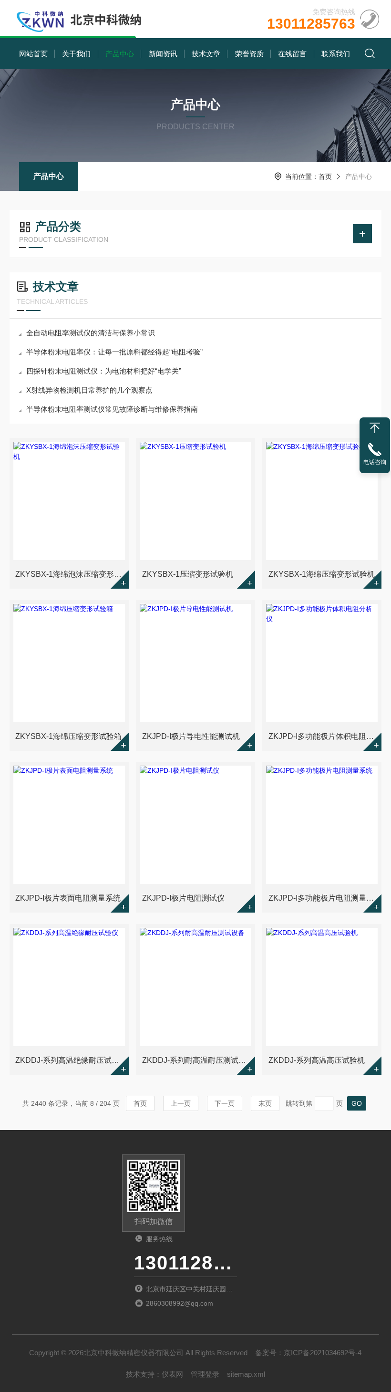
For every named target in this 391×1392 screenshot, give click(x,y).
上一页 (181, 1103)
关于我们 (76, 54)
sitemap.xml (246, 1374)
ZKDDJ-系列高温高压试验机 (316, 1060)
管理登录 (205, 1374)
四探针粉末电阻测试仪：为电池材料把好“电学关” (103, 371)
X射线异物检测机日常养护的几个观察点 (89, 390)
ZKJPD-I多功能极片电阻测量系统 (323, 898)
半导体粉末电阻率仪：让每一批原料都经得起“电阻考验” (114, 352)
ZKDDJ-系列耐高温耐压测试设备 (196, 1060)
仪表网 (172, 1374)
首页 (325, 176)
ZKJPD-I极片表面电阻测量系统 (68, 898)
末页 (265, 1103)
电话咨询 (374, 462)
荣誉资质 (249, 54)
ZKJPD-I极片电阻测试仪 (183, 898)
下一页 (225, 1103)
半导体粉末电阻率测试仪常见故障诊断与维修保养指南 (112, 409)
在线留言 (292, 54)
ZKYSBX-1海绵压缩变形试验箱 (68, 736)
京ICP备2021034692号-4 (322, 1353)
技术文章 (206, 54)
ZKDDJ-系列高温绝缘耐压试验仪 (69, 1060)
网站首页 (33, 54)
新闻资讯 (163, 54)
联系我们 (335, 54)
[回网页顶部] (374, 427)
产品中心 (119, 54)
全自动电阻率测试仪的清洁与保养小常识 (90, 333)
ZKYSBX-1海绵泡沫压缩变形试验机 (69, 574)
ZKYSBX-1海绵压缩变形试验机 (321, 574)
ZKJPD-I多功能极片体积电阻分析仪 (323, 736)
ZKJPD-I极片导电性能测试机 (191, 736)
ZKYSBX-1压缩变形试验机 (187, 574)
